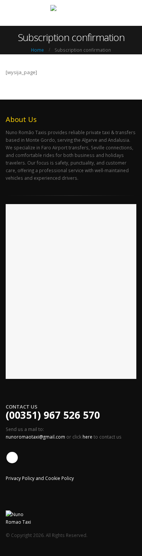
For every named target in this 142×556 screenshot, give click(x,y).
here (87, 437)
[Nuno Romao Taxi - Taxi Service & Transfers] (71, 12)
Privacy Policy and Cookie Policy (40, 478)
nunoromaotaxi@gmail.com (36, 437)
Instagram (12, 457)
